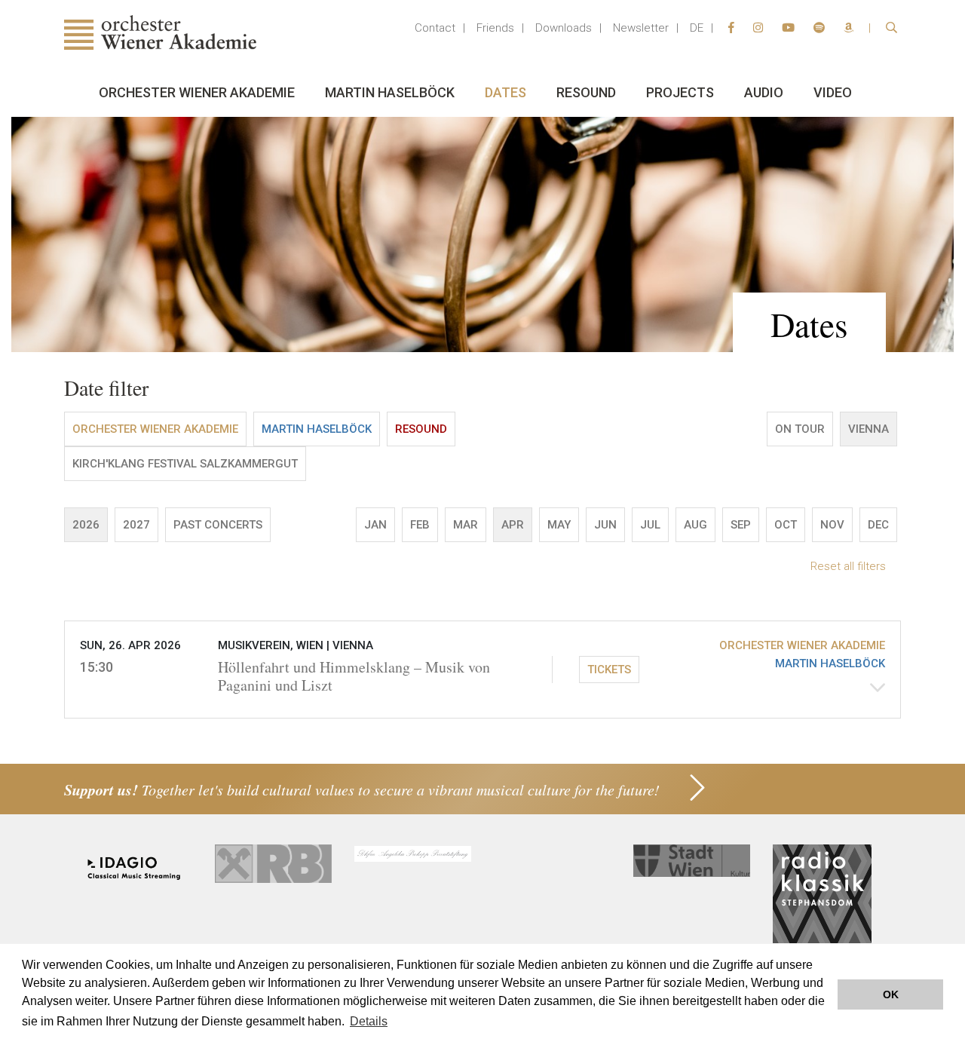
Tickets (609, 669)
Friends (495, 28)
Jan (375, 525)
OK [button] (891, 994)
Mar (465, 525)
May (559, 525)
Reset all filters (848, 566)
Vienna (868, 429)
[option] (482, 235)
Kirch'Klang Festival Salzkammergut (185, 463)
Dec (878, 525)
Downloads (563, 28)
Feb (420, 525)
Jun (605, 525)
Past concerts (217, 525)
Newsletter (641, 28)
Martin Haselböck (390, 92)
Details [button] (369, 1021)
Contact (435, 28)
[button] (482, 670)
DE (696, 28)
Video (832, 92)
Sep (741, 525)
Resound (586, 92)
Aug (695, 525)
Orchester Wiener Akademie (197, 92)
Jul (650, 525)
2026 (86, 525)
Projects (680, 92)
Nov (832, 525)
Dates (505, 92)
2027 (136, 525)
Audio (763, 92)
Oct (785, 525)
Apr (512, 525)
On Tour (800, 429)
